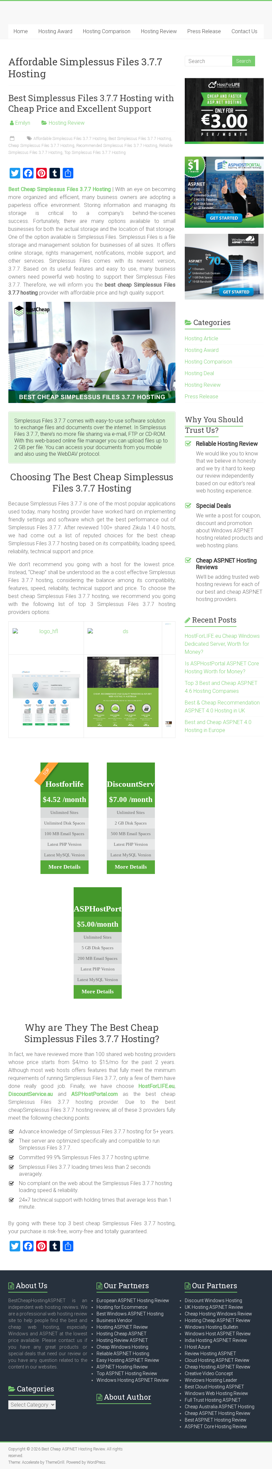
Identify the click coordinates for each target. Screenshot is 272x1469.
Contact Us (244, 31)
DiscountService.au (30, 1094)
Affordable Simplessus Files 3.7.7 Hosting (70, 138)
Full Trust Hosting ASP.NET (213, 1400)
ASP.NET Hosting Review (122, 1366)
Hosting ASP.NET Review (122, 1327)
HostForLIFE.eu (156, 1086)
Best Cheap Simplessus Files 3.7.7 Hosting (59, 189)
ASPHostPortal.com (94, 1094)
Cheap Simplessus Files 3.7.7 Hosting (41, 145)
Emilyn (22, 123)
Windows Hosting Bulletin (211, 1327)
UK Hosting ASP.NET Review (214, 1307)
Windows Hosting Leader (211, 1380)
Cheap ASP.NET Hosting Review (217, 1413)
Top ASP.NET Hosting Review (127, 1373)
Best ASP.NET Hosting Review (215, 1420)
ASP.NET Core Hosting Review (216, 1426)
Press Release (204, 31)
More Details (64, 867)
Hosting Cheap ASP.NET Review (217, 1320)
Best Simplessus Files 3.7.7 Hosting (139, 138)
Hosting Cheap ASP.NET (122, 1333)
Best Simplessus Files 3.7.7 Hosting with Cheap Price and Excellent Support (91, 103)
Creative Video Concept (209, 1373)
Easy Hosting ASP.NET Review (128, 1360)
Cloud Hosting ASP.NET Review (217, 1360)
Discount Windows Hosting (213, 1300)
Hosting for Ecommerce (122, 1307)
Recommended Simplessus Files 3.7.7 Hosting (116, 145)
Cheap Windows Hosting (122, 1347)
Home (21, 31)
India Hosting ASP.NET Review (216, 1340)
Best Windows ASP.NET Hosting (130, 1313)
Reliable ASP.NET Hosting (123, 1353)
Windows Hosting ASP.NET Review (133, 1380)
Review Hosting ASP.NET (210, 1353)
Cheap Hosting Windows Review (218, 1313)
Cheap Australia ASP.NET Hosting (219, 1406)
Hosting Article (201, 338)
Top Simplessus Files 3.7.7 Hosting (95, 152)
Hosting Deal (199, 373)
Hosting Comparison (106, 31)
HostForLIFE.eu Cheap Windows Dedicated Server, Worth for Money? (222, 644)
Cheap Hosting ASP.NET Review (217, 1366)
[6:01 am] (12, 138)
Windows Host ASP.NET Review (218, 1333)
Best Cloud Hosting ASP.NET (214, 1386)
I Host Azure (197, 1347)
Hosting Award (55, 31)
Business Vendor (114, 1320)
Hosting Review (159, 31)
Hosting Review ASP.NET (122, 1340)
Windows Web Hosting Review (216, 1393)
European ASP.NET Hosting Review (133, 1300)
